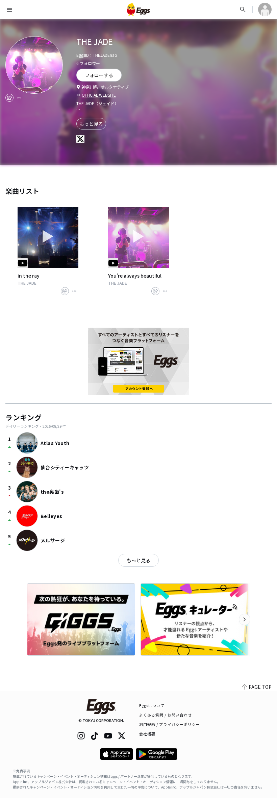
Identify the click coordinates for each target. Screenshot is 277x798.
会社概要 (147, 733)
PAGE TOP (260, 686)
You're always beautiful (134, 275)
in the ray (29, 275)
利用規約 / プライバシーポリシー (169, 724)
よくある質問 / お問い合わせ (165, 715)
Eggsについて (152, 705)
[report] (19, 98)
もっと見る (91, 123)
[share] (9, 98)
